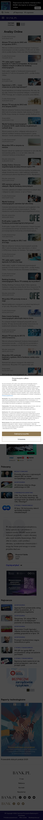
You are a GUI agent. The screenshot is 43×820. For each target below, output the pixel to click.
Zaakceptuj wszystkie (21, 434)
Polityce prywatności (7, 395)
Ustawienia (21, 439)
